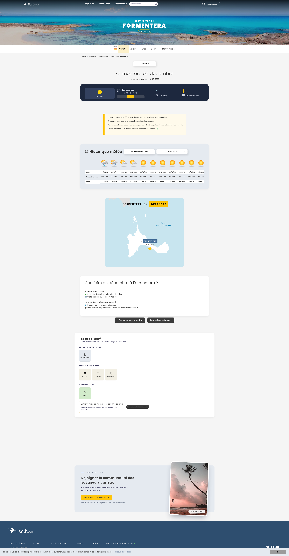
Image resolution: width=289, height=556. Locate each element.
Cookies (36, 543)
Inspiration (89, 4)
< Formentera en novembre (130, 320)
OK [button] (278, 552)
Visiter (133, 49)
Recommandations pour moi (137, 407)
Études (95, 543)
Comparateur (121, 4)
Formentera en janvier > (161, 320)
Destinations (104, 4)
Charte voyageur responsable (119, 543)
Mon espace (212, 4)
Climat (122, 49)
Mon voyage (168, 49)
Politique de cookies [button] (122, 552)
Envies (144, 49)
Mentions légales (17, 543)
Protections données (58, 543)
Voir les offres (144, 31)
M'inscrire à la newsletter (95, 497)
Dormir (154, 49)
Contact (79, 543)
